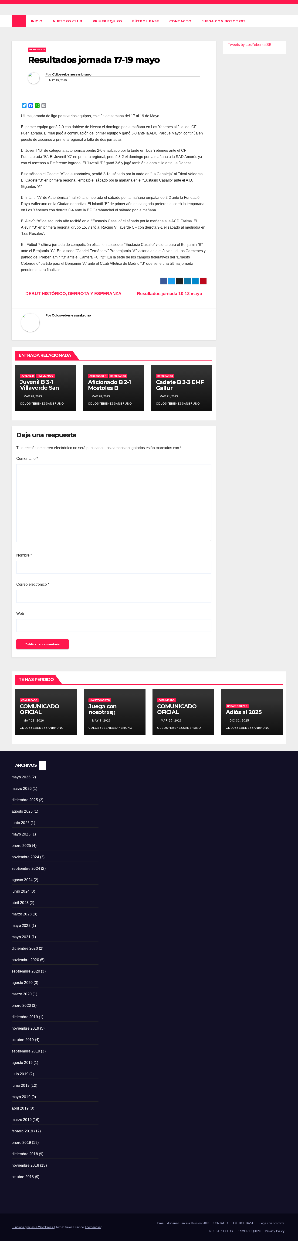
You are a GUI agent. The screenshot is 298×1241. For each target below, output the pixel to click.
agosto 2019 (22, 1063)
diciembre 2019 (25, 1017)
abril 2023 (20, 903)
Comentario (27, 459)
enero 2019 (21, 1143)
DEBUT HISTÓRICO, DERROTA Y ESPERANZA (72, 293)
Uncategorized (100, 700)
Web (20, 613)
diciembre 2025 (25, 800)
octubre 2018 (23, 1177)
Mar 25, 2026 (171, 720)
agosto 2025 (22, 811)
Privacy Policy (274, 1231)
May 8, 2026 (101, 720)
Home (159, 1223)
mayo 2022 (21, 926)
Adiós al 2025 (243, 712)
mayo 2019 (21, 1097)
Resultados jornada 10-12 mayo (170, 293)
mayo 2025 (21, 834)
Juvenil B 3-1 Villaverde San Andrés (39, 387)
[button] (283, 21)
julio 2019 (20, 1074)
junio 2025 (21, 823)
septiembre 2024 (26, 868)
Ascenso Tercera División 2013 (188, 1223)
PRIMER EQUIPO (107, 21)
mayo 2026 (21, 777)
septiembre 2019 (26, 1051)
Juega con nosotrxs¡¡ (102, 709)
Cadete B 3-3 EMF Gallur (180, 385)
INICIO (37, 21)
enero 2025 (21, 846)
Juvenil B (27, 376)
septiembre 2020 (26, 971)
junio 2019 (21, 1085)
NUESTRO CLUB (67, 21)
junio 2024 (21, 891)
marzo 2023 (22, 914)
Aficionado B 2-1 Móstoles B (109, 385)
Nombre (24, 555)
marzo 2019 (22, 1120)
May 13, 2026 (34, 720)
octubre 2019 (23, 1040)
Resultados (37, 49)
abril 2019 (20, 1108)
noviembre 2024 (25, 857)
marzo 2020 (22, 994)
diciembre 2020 (25, 948)
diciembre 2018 (25, 1154)
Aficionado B (97, 376)
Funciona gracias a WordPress (33, 1227)
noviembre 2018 (25, 1165)
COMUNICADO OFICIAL (39, 709)
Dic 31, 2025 (239, 720)
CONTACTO (180, 21)
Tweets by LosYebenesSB (249, 45)
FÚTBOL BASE (145, 21)
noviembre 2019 (25, 1028)
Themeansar (93, 1227)
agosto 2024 (22, 880)
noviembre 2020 (25, 960)
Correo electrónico (32, 584)
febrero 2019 (22, 1131)
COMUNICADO (29, 700)
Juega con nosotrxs (224, 21)
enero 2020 (21, 1005)
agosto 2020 (22, 983)
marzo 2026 (22, 789)
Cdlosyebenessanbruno (71, 74)
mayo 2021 (21, 937)
